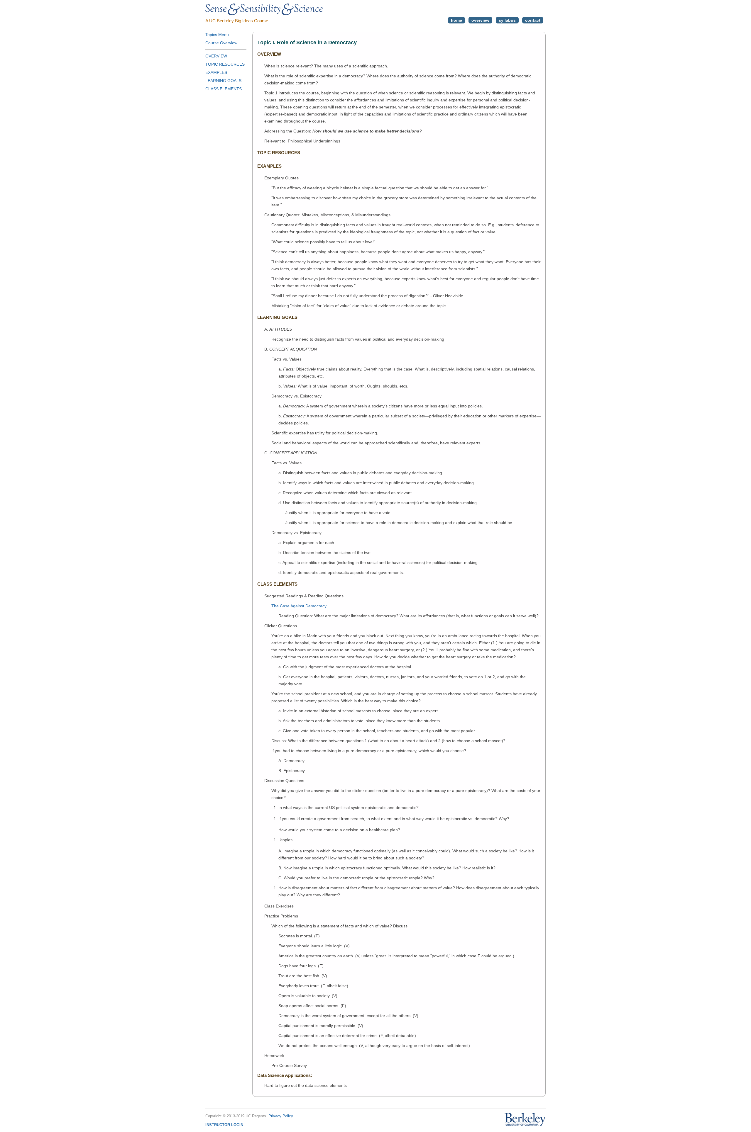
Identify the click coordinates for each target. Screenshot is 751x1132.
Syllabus (507, 20)
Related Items (518, 187)
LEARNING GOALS (223, 80)
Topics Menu (217, 34)
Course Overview (221, 42)
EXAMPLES (216, 72)
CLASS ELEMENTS (223, 88)
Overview (480, 20)
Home (456, 20)
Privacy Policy (280, 1116)
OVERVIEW (216, 56)
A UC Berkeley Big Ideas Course (236, 20)
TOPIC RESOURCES (225, 64)
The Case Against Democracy (299, 606)
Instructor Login (224, 1125)
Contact (532, 20)
